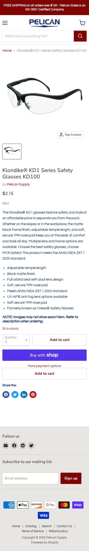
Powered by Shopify (44, 542)
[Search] (80, 36)
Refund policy (58, 531)
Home (7, 50)
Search (47, 526)
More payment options (44, 366)
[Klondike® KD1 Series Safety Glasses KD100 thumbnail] (12, 151)
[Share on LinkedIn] (24, 394)
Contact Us (64, 526)
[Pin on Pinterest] (33, 394)
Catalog (31, 526)
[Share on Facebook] (5, 394)
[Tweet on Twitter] (15, 394)
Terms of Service (33, 531)
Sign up (71, 478)
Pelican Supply (18, 184)
